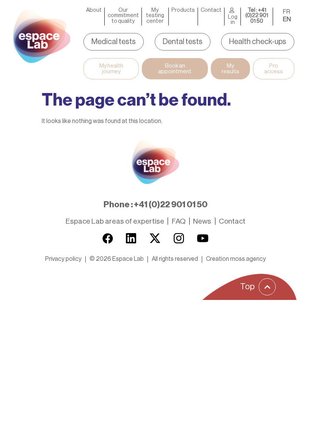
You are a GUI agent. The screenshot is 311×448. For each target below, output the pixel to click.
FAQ (178, 221)
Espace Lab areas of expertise (115, 221)
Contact (211, 10)
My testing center (155, 16)
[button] (117, 259)
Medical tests (113, 42)
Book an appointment (175, 68)
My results (230, 68)
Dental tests (183, 42)
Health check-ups (257, 42)
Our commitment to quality (123, 16)
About (94, 10)
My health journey (111, 68)
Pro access (273, 68)
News (202, 221)
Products (183, 10)
